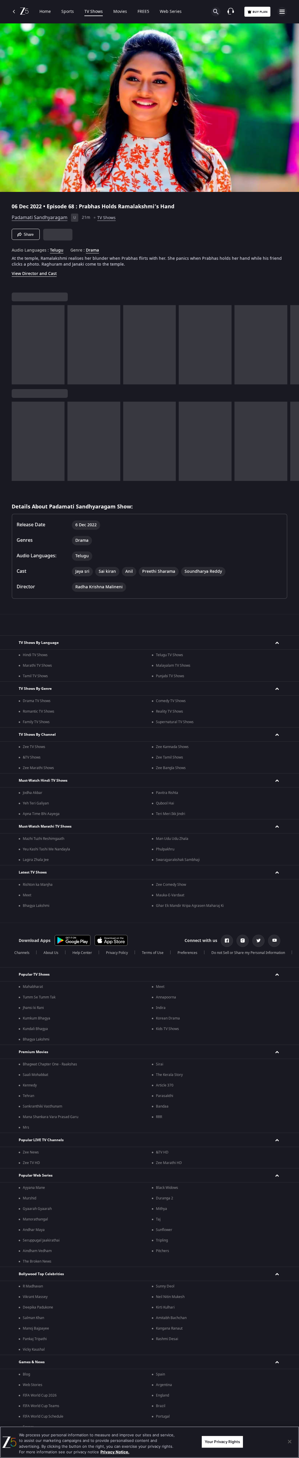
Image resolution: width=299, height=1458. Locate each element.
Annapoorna (166, 997)
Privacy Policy (117, 952)
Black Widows (167, 1187)
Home (45, 12)
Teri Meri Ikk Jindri (170, 813)
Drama (92, 250)
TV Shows (93, 12)
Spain (160, 1374)
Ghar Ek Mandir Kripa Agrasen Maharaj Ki (190, 905)
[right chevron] (18, 344)
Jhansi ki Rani (33, 1007)
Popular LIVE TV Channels (41, 1140)
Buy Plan (260, 12)
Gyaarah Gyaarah (37, 1208)
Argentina (164, 1384)
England (162, 1395)
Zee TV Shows (34, 746)
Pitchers (162, 1251)
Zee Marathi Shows (38, 768)
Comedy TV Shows (171, 701)
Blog (26, 1374)
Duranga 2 (164, 1198)
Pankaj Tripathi (35, 1339)
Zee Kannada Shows (172, 746)
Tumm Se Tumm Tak (39, 997)
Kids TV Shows (167, 1028)
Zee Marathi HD (169, 1162)
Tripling (162, 1240)
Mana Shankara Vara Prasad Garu (50, 1117)
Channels (21, 952)
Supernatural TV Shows (175, 722)
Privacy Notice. (114, 1452)
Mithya (161, 1208)
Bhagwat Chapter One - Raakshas (50, 1064)
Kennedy (30, 1085)
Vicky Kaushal (34, 1349)
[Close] (289, 1441)
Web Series (171, 12)
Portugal (163, 1416)
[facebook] (227, 941)
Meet (27, 895)
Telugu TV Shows (169, 655)
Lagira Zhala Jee (36, 859)
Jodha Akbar (32, 792)
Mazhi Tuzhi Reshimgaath (43, 838)
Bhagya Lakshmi (36, 905)
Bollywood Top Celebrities (41, 1274)
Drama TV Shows (37, 701)
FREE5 (143, 12)
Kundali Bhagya (35, 1028)
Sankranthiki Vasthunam (42, 1106)
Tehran (28, 1095)
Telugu (56, 250)
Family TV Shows (36, 722)
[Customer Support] (230, 12)
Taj (158, 1219)
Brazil (160, 1406)
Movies (120, 12)
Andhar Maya (34, 1229)
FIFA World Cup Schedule (43, 1416)
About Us (51, 952)
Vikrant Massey (35, 1296)
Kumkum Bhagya (36, 1018)
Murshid (29, 1198)
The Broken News (37, 1261)
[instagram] (243, 941)
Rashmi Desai (167, 1339)
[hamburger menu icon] (282, 11)
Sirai (159, 1064)
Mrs (26, 1127)
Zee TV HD (31, 1162)
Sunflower (164, 1229)
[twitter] (258, 941)
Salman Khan (33, 1318)
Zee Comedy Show (171, 884)
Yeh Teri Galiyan (36, 803)
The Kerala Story (169, 1074)
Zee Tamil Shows (169, 757)
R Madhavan (33, 1286)
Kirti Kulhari (165, 1307)
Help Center (82, 952)
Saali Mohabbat (35, 1074)
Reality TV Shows (169, 711)
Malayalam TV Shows (173, 665)
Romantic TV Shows (38, 711)
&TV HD (162, 1152)
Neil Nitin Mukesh (170, 1296)
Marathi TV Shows (37, 665)
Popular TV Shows (34, 974)
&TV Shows (32, 757)
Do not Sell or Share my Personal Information (248, 952)
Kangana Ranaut (169, 1328)
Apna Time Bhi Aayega (41, 813)
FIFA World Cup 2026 (40, 1395)
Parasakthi (164, 1095)
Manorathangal (35, 1219)
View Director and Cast (34, 274)
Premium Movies (33, 1052)
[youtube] (274, 941)
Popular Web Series (36, 1175)
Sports (67, 12)
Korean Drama (168, 1018)
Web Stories (32, 1384)
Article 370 (164, 1085)
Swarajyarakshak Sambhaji (178, 859)
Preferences (187, 952)
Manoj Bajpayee (36, 1328)
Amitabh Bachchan (171, 1318)
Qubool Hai (165, 803)
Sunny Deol (165, 1286)
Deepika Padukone (38, 1307)
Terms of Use (153, 952)
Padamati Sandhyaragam (39, 217)
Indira (161, 1007)
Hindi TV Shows (35, 655)
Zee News (31, 1152)
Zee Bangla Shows (171, 768)
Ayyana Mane (34, 1187)
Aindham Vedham (37, 1251)
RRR (159, 1117)
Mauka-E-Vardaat (170, 895)
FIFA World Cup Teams (41, 1406)
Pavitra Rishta (167, 792)
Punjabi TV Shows (170, 676)
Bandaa (162, 1106)
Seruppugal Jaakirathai (41, 1240)
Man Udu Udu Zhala (172, 838)
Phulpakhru (165, 849)
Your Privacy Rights (222, 1441)
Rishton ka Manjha (38, 884)
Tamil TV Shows (35, 676)
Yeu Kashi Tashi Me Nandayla (46, 849)
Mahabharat (33, 986)
